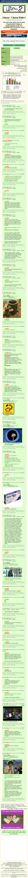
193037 (9, 293)
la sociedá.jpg (11, 401)
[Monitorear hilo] (10, 92)
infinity (16, 862)
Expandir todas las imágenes (22, 68)
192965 (9, 106)
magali (13, 2)
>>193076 (14, 452)
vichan (13, 862)
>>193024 (6, 267)
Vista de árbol (24, 69)
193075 (22, 472)
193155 (22, 703)
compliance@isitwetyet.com (21, 874)
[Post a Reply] (10, 808)
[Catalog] (7, 32)
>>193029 (14, 250)
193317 (22, 753)
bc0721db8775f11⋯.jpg (8, 563)
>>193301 (17, 609)
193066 (9, 452)
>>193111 (8, 609)
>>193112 (12, 609)
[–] (23, 74)
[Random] (20, 32)
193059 (22, 398)
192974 (22, 130)
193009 (22, 174)
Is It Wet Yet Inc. (14, 876)
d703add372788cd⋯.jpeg (8, 755)
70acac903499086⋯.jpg (8, 425)
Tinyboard (9, 862)
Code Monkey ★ (16, 866)
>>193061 (6, 474)
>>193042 (14, 293)
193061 (9, 422)
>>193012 (18, 152)
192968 (9, 117)
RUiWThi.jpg (11, 297)
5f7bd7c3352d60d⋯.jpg (8, 296)
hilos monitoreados (16, 3)
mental (17, 2)
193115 (22, 649)
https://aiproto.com (12, 26)
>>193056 (18, 277)
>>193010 (14, 106)
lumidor (9, 2)
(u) (20, 73)
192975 (9, 141)
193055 (9, 350)
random (24, 1)
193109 (9, 619)
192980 (9, 152)
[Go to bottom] (22, 31)
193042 (22, 326)
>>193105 (6, 621)
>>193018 (14, 199)
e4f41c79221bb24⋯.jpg (8, 485)
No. (18, 91)
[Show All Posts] (18, 92)
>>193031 (6, 339)
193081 (22, 549)
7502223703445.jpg (11, 486)
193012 (9, 199)
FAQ (26, 66)
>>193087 (22, 250)
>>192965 (6, 190)
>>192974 (14, 117)
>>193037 (18, 250)
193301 (22, 742)
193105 (22, 608)
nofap (20, 2)
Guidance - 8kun (6, 870)
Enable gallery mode (23, 70)
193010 (9, 188)
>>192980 (6, 166)
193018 (9, 215)
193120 (22, 677)
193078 (9, 516)
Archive (15, 64)
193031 (9, 277)
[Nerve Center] (14, 32)
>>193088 (18, 106)
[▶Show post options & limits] (20, 65)
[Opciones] (9, 3)
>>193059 (14, 350)
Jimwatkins (17, 870)
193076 (22, 482)
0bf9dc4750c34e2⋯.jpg (8, 400)
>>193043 (14, 277)
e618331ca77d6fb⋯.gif (12, 72)
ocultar (8, 399)
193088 (22, 597)
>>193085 (18, 591)
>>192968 (6, 132)
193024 (9, 250)
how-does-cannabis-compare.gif (12, 73)
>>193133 (18, 516)
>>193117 (14, 516)
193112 (22, 639)
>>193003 (14, 152)
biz (6, 2)
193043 (9, 337)
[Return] (16, 31)
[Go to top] (7, 804)
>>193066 (14, 337)
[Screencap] (17, 804)
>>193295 (22, 516)
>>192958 (6, 154)
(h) (19, 73)
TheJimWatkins (21, 870)
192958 (20, 91)
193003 (22, 164)
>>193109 (6, 653)
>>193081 (14, 188)
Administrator (12, 870)
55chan (3, 2)
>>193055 (4, 92)
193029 (9, 265)
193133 (22, 690)
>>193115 (14, 619)
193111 (22, 630)
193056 (9, 382)
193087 (22, 586)
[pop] (23, 705)
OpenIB (19, 862)
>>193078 (6, 669)
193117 (22, 667)
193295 (22, 728)
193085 (9, 560)
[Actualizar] (12, 806)
